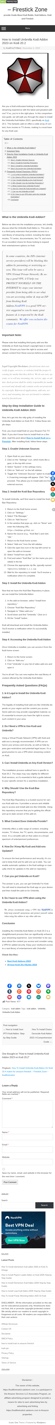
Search (4, 1200)
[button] (9, 986)
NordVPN (20, 305)
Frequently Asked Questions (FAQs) (22, 172)
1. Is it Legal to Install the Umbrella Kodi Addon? (27, 174)
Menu (27, 28)
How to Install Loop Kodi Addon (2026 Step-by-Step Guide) (26, 1291)
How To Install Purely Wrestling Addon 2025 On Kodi (23, 1296)
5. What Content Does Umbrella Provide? (25, 186)
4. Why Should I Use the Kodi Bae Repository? (27, 183)
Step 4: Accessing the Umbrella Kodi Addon (26, 168)
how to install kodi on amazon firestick (17, 1343)
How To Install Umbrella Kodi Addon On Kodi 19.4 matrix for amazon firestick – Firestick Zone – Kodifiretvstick (27, 1071)
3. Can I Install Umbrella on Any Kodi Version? (27, 180)
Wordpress (41, 1422)
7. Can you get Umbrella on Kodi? (22, 191)
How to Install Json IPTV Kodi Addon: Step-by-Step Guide (14, 1033)
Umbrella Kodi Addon (11, 1012)
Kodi (47, 120)
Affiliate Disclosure (9, 1324)
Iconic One (13, 1422)
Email (5, 1144)
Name (5, 1132)
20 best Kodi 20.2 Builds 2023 (22, 965)
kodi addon (15, 1009)
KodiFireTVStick (13, 48)
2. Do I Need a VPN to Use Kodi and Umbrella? (27, 177)
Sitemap (5, 1358)
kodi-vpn (5, 1348)
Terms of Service (8, 1363)
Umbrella (41, 1009)
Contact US (6, 1329)
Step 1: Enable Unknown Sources (22, 160)
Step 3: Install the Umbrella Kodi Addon (24, 166)
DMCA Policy (7, 1338)
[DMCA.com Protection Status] (9, 3)
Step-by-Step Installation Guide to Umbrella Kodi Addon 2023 (27, 155)
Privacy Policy (7, 1353)
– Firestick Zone (27, 9)
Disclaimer (5, 1334)
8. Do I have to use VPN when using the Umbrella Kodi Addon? (28, 195)
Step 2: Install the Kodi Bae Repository (24, 163)
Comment (7, 1098)
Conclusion (14, 200)
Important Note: (13, 151)
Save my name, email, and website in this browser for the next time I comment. (27, 1175)
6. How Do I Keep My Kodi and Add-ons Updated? (28, 188)
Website (6, 1157)
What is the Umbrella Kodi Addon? (21, 148)
